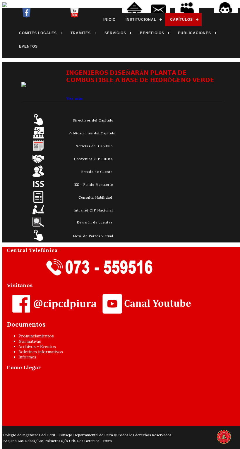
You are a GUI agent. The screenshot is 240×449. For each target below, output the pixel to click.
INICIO (109, 20)
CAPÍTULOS (181, 20)
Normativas (29, 341)
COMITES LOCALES (38, 33)
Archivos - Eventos (37, 346)
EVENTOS (28, 46)
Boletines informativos (40, 351)
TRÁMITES (81, 33)
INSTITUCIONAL (141, 20)
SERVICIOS (115, 33)
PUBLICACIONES (194, 33)
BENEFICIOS (152, 33)
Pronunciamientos (36, 336)
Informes (27, 357)
